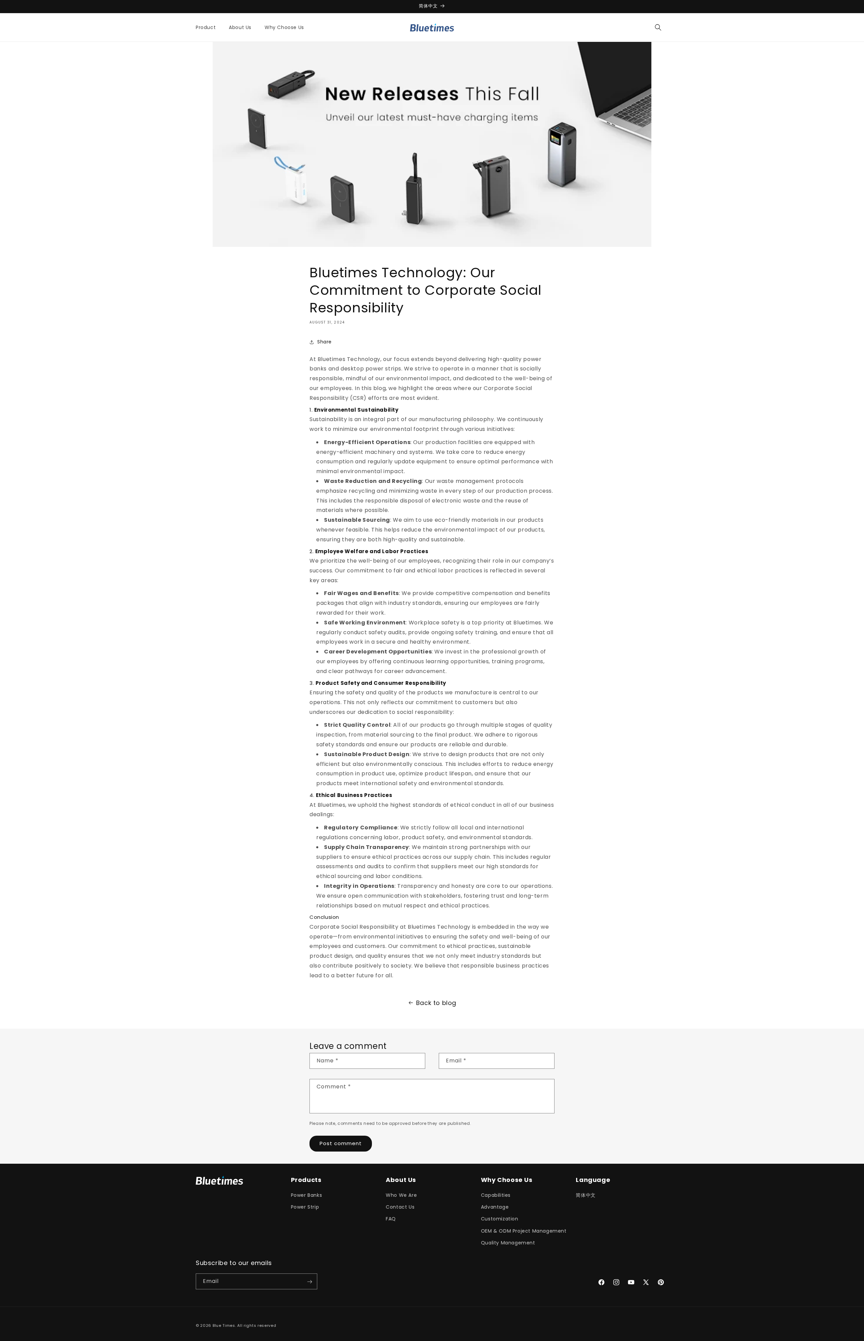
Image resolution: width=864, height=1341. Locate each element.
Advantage (495, 1207)
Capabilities (496, 1195)
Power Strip (305, 1207)
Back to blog (436, 1003)
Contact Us (400, 1207)
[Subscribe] (309, 1282)
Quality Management (508, 1242)
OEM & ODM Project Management (524, 1231)
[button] (208, 27)
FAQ (391, 1219)
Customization (499, 1219)
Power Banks (306, 1195)
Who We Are (401, 1195)
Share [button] (324, 341)
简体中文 (585, 1195)
